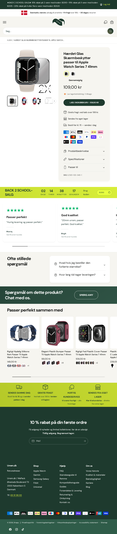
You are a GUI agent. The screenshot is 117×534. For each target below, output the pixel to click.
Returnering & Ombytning (66, 496)
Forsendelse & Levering (71, 490)
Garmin (36, 475)
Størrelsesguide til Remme (68, 477)
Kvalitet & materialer (95, 475)
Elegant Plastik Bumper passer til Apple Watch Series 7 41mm (56, 353)
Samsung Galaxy (41, 479)
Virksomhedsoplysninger (66, 523)
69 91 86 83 (16, 495)
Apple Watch (39, 471)
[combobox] (58, 31)
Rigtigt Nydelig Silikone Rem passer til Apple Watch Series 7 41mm (18, 354)
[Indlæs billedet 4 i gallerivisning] (36, 101)
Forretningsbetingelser (46, 523)
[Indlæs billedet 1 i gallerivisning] (12, 101)
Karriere (89, 483)
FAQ (61, 471)
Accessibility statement (88, 523)
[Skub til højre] (48, 88)
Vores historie (92, 471)
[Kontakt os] (105, 22)
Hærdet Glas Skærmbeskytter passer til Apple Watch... (39, 40)
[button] (4, 22)
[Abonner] (85, 441)
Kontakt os (65, 502)
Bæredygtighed (93, 479)
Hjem (9, 40)
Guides (63, 486)
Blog (88, 487)
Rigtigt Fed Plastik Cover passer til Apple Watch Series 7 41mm (91, 353)
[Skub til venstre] (42, 88)
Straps (16, 523)
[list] (58, 13)
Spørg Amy (86, 295)
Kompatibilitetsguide (69, 482)
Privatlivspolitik (28, 523)
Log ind (106, 4)
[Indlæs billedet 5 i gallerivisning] (48, 101)
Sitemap (104, 523)
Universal (37, 487)
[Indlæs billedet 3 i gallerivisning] (24, 101)
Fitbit (35, 483)
